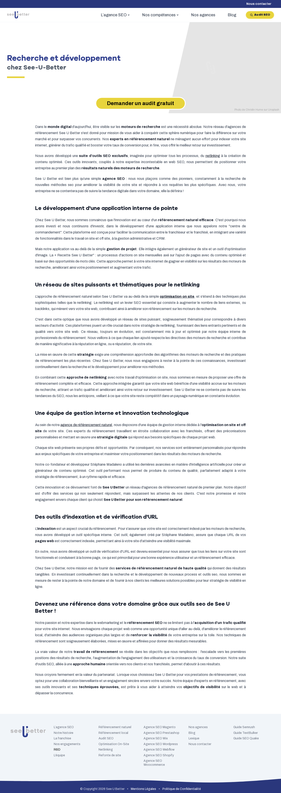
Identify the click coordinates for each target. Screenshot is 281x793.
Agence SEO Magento (160, 727)
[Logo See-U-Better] (18, 15)
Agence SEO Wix (156, 738)
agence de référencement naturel (86, 425)
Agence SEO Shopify (159, 755)
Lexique (194, 738)
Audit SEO (262, 14)
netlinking (212, 156)
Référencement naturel (115, 727)
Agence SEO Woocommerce (154, 762)
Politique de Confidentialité (181, 789)
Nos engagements (67, 744)
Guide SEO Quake (246, 738)
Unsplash (273, 109)
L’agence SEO (64, 727)
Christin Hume (254, 109)
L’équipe (59, 755)
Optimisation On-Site (114, 744)
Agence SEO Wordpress (161, 744)
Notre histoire (63, 733)
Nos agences (198, 727)
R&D (57, 749)
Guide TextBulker (245, 733)
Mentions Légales (143, 789)
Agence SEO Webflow (159, 749)
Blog (192, 733)
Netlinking (106, 749)
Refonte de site (110, 755)
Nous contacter (258, 3)
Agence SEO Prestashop (161, 733)
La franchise (62, 738)
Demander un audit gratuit (140, 103)
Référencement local (113, 733)
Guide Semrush (244, 727)
